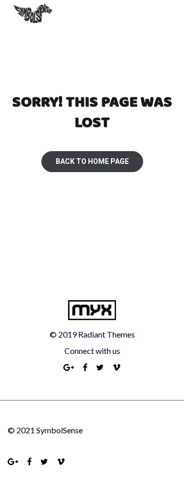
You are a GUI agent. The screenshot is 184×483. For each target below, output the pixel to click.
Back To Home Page (92, 161)
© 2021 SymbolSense (45, 430)
